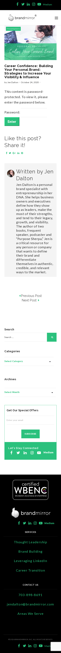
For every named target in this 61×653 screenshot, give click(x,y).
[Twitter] (23, 4)
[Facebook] (17, 4)
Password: (12, 112)
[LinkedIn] (28, 4)
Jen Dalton (12, 82)
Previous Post (31, 296)
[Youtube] (39, 4)
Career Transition (30, 570)
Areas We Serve (30, 614)
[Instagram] (34, 4)
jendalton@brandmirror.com (30, 604)
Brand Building (30, 551)
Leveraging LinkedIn (30, 561)
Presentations (13, 29)
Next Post (29, 300)
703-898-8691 (30, 595)
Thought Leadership (30, 542)
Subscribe (30, 434)
